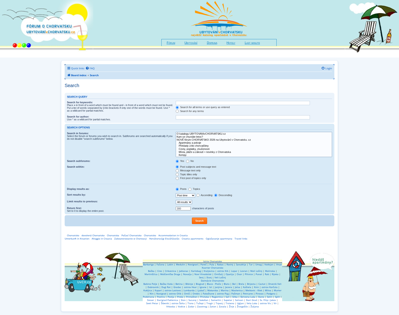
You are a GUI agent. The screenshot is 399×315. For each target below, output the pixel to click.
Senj (201, 277)
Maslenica (237, 290)
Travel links (241, 238)
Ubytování (190, 43)
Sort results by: (76, 194)
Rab (267, 274)
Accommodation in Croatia (173, 235)
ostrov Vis (265, 303)
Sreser (150, 300)
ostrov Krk (222, 271)
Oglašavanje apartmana (219, 238)
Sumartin (216, 300)
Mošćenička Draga (170, 274)
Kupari (158, 290)
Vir (275, 303)
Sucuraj (192, 300)
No (192, 161)
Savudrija (241, 264)
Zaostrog (202, 306)
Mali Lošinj (256, 271)
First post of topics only (192, 178)
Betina (179, 283)
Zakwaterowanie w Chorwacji (130, 238)
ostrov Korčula (270, 287)
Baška (151, 271)
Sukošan (203, 300)
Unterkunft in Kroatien (77, 238)
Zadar (191, 306)
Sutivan (239, 300)
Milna (268, 290)
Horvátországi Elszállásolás (164, 238)
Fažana (160, 264)
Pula (211, 264)
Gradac (177, 287)
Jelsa (237, 287)
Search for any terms (191, 111)
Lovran (244, 271)
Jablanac (183, 271)
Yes (181, 161)
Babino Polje (150, 283)
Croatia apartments (192, 238)
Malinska (270, 271)
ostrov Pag (223, 293)
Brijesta (251, 283)
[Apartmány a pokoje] (254, 142)
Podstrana (148, 296)
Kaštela (247, 287)
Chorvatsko (73, 235)
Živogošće (242, 306)
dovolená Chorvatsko (93, 235)
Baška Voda (166, 283)
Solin (269, 296)
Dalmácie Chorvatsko (212, 280)
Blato (227, 283)
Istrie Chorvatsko (212, 261)
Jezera (228, 287)
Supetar (228, 300)
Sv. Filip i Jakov (268, 300)
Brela (241, 283)
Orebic (196, 293)
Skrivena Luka (247, 296)
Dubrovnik (153, 287)
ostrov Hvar (190, 287)
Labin (170, 264)
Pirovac (260, 293)
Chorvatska (113, 235)
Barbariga (148, 264)
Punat (259, 274)
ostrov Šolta (178, 303)
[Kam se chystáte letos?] (254, 136)
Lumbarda (189, 290)
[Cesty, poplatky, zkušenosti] (254, 149)
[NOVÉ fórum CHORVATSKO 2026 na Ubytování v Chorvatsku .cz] (254, 139)
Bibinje (189, 283)
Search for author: (78, 116)
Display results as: (78, 189)
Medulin (180, 264)
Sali (228, 296)
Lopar (234, 271)
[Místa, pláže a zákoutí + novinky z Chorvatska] (254, 152)
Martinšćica (151, 274)
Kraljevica (209, 271)
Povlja (171, 296)
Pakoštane (208, 293)
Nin (152, 293)
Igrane (203, 287)
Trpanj (219, 303)
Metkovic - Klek (253, 290)
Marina (225, 290)
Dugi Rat (166, 287)
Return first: (74, 208)
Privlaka (204, 296)
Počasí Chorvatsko (131, 235)
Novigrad (193, 264)
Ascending (206, 195)
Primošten (191, 296)
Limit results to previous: (82, 201)
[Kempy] (254, 155)
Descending (225, 195)
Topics (196, 189)
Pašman (235, 293)
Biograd (200, 283)
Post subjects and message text (197, 166)
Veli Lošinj (220, 277)
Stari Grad (251, 300)
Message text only (190, 170)
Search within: (76, 166)
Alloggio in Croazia (102, 238)
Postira (161, 296)
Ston (183, 300)
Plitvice (249, 274)
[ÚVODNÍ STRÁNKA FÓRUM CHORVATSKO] (46, 29)
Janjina (218, 287)
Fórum (171, 43)
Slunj (209, 277)
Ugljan (240, 303)
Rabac (220, 264)
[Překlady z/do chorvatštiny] (254, 145)
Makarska (212, 290)
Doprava (212, 43)
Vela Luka (252, 303)
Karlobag (196, 271)
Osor (239, 274)
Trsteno (230, 303)
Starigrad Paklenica (167, 300)
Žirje (231, 306)
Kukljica (147, 290)
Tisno (190, 303)
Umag (258, 264)
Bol (234, 283)
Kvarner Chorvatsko (212, 267)
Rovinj (230, 264)
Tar (251, 264)
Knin (256, 287)
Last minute (252, 43)
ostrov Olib (175, 293)
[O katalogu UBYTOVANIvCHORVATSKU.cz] (254, 133)
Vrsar (279, 264)
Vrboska (170, 306)
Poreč (203, 264)
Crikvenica (170, 271)
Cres (159, 271)
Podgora (270, 293)
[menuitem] (90, 68)
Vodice (181, 306)
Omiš (187, 293)
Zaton (213, 306)
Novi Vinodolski (203, 274)
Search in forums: (78, 133)
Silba (235, 296)
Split (277, 296)
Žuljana (255, 306)
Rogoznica (217, 296)
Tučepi (200, 303)
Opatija (230, 274)
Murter (277, 290)
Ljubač (201, 290)
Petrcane (248, 293)
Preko (180, 296)
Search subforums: (78, 161)
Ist (210, 287)
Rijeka (275, 274)
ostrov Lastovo (173, 290)
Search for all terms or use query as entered (204, 107)
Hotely (231, 43)
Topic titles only (188, 174)
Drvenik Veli (274, 283)
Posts (183, 189)
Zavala (222, 306)
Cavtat (262, 283)
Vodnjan (268, 264)
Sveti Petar (152, 303)
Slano (261, 296)
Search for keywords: (80, 102)
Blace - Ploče (214, 283)
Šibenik (165, 303)
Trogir (209, 303)
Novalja (187, 274)
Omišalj (218, 274)
